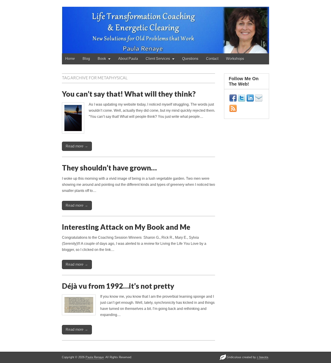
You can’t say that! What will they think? (129, 93)
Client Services (158, 59)
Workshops (235, 59)
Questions (190, 59)
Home (70, 59)
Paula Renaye (95, 357)
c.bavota (262, 357)
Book (102, 59)
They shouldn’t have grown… (109, 167)
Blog (86, 59)
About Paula (128, 59)
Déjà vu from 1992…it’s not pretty (118, 285)
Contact (212, 59)
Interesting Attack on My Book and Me (126, 226)
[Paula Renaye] (165, 26)
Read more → (77, 146)
